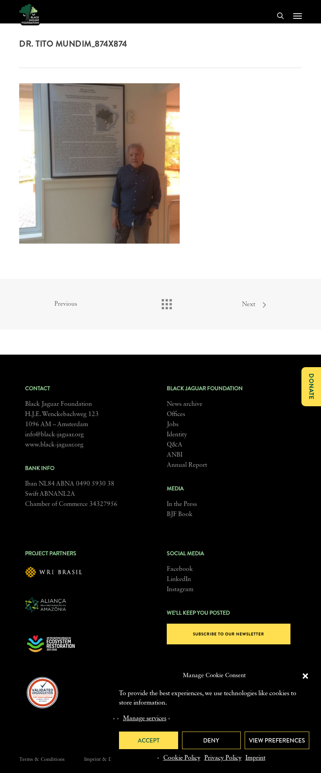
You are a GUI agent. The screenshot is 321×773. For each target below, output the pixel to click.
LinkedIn (179, 579)
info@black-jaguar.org (54, 435)
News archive (184, 404)
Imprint (255, 758)
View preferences (277, 740)
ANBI (174, 455)
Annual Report (187, 465)
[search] (280, 16)
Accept (148, 740)
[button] (305, 676)
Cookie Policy (181, 758)
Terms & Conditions (42, 759)
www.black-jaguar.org (54, 445)
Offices (176, 414)
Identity (177, 435)
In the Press (182, 504)
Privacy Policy (223, 758)
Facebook (180, 569)
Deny (211, 740)
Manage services (144, 719)
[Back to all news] (166, 302)
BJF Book (180, 514)
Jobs (173, 424)
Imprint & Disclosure (108, 759)
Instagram (180, 589)
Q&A (174, 445)
